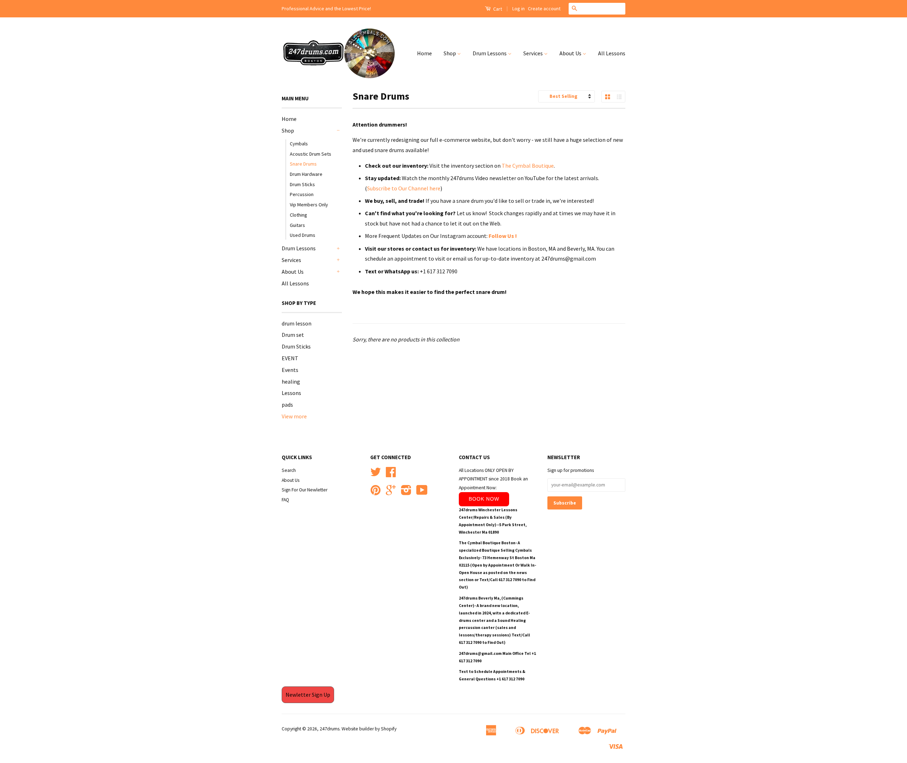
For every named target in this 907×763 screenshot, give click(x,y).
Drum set (293, 334)
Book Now (484, 499)
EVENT (290, 358)
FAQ (285, 500)
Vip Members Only (309, 204)
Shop (450, 53)
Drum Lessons (490, 53)
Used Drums (302, 235)
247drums (329, 729)
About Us (570, 53)
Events (290, 369)
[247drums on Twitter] (375, 475)
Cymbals (299, 143)
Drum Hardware (306, 174)
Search (289, 470)
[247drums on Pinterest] (375, 493)
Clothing (298, 215)
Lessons (291, 392)
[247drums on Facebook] (390, 475)
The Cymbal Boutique (528, 165)
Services (533, 53)
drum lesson (296, 323)
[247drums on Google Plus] (390, 493)
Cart (497, 9)
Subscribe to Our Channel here (403, 188)
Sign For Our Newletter (304, 490)
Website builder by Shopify (369, 729)
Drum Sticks (302, 184)
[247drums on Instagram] (406, 493)
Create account (544, 8)
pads (287, 404)
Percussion (302, 194)
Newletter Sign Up (308, 694)
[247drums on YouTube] (422, 493)
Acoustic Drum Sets (310, 154)
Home (424, 53)
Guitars (297, 225)
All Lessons (611, 53)
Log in (518, 8)
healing (291, 381)
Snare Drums (303, 164)
